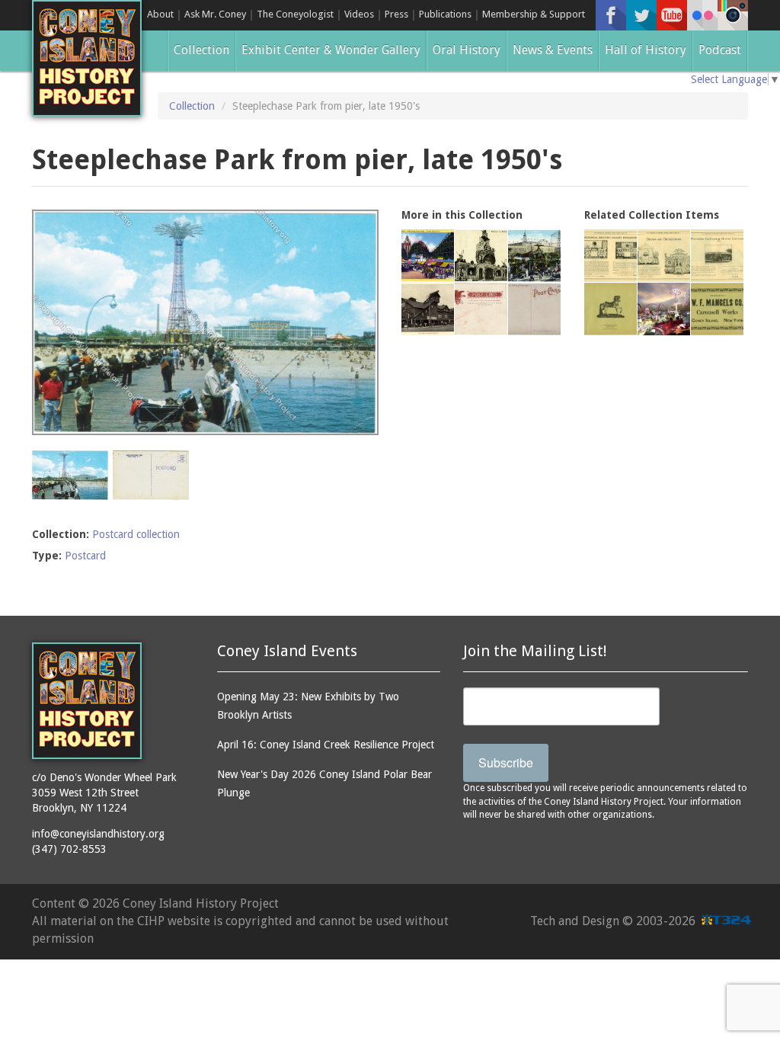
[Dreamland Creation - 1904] (534, 309)
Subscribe (505, 762)
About (160, 14)
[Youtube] (672, 15)
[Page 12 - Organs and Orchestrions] (664, 255)
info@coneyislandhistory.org (98, 834)
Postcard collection (136, 534)
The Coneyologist (295, 14)
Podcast (719, 50)
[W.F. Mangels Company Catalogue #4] (610, 309)
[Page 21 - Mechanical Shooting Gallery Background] (610, 255)
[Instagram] (733, 15)
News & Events (553, 50)
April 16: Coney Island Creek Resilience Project (325, 744)
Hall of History (645, 50)
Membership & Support (533, 14)
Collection (201, 50)
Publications (445, 14)
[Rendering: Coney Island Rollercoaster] (664, 309)
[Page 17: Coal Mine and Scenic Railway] (427, 309)
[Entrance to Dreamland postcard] (481, 309)
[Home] (87, 58)
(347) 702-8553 (69, 849)
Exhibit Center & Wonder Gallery (330, 50)
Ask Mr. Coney (215, 14)
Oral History (466, 50)
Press (396, 14)
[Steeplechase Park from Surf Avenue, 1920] (534, 255)
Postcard (85, 555)
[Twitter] (641, 15)
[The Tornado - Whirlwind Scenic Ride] (427, 255)
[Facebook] (611, 15)
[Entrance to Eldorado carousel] (481, 255)
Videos (359, 14)
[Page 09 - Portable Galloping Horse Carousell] (717, 255)
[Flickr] (702, 15)
